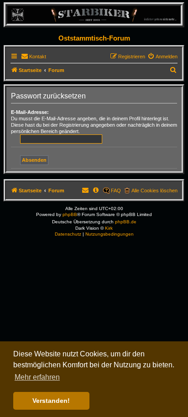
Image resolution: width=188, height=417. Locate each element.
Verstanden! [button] (51, 400)
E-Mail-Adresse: (30, 112)
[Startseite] (94, 14)
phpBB (70, 214)
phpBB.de (125, 221)
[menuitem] (33, 56)
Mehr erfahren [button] (37, 377)
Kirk (109, 228)
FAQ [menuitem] (116, 190)
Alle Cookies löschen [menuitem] (154, 190)
